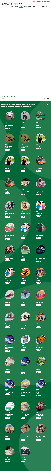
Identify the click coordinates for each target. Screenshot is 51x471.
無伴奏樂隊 (25, 6)
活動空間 (21, 6)
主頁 (44, 98)
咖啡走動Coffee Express (37, 6)
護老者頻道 (43, 6)
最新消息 (16, 6)
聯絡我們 (48, 6)
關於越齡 (12, 6)
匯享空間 (29, 6)
